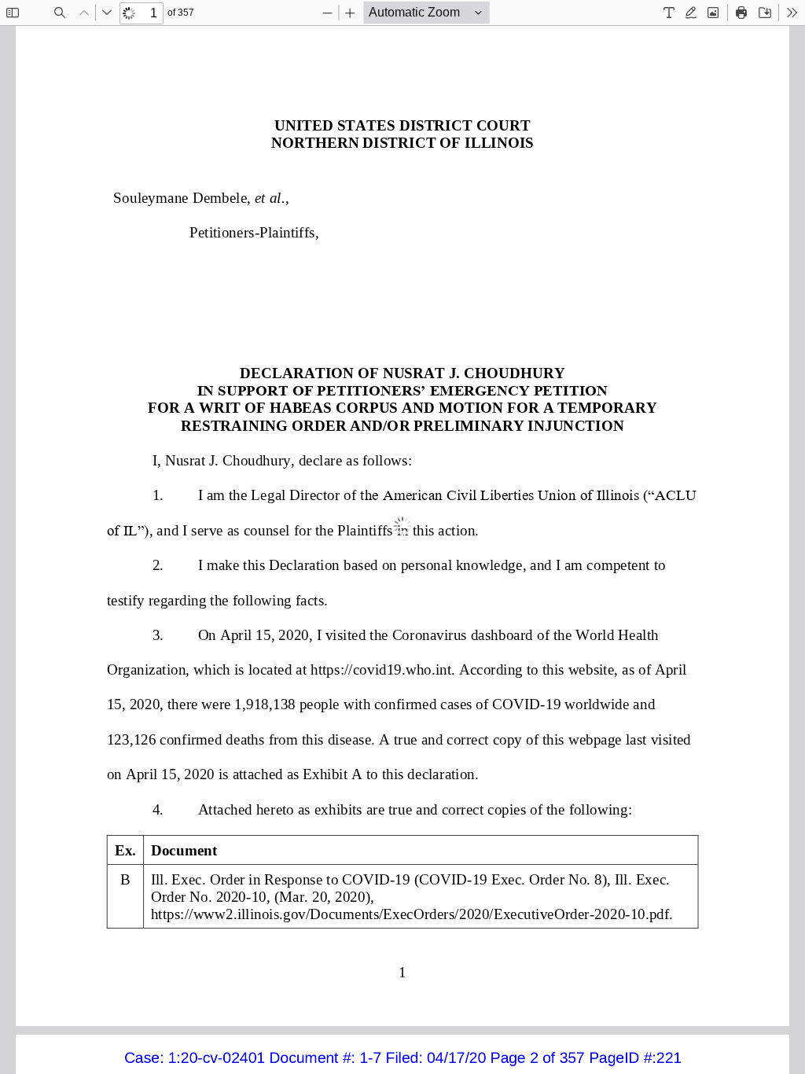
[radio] (669, 13)
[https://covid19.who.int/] (380, 677)
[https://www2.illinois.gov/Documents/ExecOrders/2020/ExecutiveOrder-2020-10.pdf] (410, 913)
